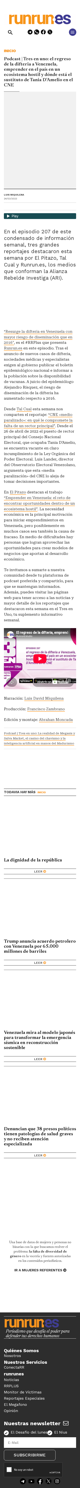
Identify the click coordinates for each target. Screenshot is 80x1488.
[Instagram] (57, 1482)
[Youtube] (31, 1482)
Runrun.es (13, 348)
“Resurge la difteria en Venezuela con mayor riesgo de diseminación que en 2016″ (38, 337)
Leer (38, 871)
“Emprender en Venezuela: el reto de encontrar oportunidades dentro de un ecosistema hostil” (39, 503)
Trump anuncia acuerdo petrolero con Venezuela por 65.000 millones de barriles (40, 946)
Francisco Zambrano (46, 709)
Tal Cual (24, 409)
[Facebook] (43, 32)
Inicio (10, 50)
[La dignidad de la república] (40, 829)
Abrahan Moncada (56, 719)
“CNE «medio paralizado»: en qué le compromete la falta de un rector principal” (38, 420)
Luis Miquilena (14, 194)
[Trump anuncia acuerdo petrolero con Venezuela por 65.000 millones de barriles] (40, 910)
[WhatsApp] (36, 32)
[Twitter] (48, 1482)
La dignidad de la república (33, 860)
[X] (50, 32)
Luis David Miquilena (44, 698)
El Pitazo (18, 492)
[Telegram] (30, 32)
